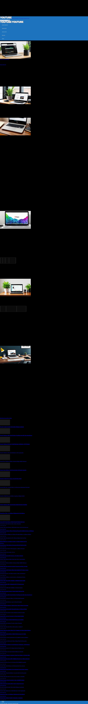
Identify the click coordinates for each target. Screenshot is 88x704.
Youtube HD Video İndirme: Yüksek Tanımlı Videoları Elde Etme (12, 521)
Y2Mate (3, 38)
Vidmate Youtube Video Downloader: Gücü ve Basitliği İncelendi (12, 680)
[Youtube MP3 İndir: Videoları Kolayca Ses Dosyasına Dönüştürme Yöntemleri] (5, 485)
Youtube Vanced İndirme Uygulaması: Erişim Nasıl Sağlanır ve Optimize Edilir (15, 655)
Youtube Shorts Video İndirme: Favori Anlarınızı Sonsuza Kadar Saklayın (14, 669)
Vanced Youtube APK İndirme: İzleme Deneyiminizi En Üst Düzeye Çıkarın (14, 569)
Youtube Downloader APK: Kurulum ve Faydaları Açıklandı (11, 555)
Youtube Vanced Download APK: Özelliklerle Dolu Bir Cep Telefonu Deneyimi (14, 658)
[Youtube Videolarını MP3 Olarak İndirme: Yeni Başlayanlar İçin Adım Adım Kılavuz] (5, 433)
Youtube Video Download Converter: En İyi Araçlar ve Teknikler (12, 676)
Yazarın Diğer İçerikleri (8, 418)
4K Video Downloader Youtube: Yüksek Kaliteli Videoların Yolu (12, 591)
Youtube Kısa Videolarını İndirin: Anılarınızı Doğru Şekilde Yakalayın (13, 461)
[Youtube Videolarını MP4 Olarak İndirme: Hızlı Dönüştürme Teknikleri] (5, 502)
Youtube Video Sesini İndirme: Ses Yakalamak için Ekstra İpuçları (12, 665)
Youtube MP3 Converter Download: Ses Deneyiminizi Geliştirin (12, 616)
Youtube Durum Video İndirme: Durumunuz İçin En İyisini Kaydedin (13, 545)
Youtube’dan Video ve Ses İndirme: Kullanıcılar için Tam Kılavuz (12, 513)
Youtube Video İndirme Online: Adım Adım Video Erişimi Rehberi (12, 559)
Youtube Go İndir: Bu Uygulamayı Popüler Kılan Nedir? (10, 478)
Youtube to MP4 (4, 31)
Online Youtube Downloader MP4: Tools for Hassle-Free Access (12, 683)
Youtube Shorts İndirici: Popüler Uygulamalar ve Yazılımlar (11, 697)
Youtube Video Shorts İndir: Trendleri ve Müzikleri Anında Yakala (12, 580)
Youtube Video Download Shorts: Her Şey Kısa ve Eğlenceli (11, 626)
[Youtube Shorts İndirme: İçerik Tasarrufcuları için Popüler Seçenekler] (5, 468)
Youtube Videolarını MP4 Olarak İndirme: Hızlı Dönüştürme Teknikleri (13, 504)
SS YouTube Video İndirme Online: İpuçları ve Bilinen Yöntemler (12, 548)
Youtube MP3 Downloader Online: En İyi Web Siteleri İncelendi (12, 598)
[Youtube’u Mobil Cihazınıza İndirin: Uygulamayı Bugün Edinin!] (5, 494)
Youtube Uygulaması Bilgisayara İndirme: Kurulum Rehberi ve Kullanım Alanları (15, 534)
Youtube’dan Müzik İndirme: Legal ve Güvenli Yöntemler (11, 601)
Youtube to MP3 (4, 28)
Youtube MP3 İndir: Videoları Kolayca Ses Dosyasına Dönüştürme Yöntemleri (14, 487)
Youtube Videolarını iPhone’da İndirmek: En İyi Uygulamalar (11, 452)
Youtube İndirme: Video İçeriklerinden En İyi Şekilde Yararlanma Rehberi (14, 637)
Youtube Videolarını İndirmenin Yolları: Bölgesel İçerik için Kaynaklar (13, 641)
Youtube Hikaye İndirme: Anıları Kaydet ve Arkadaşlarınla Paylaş (12, 577)
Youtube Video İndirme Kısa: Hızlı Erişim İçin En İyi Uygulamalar (12, 690)
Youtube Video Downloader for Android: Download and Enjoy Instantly (13, 566)
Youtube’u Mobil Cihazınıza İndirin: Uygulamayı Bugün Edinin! (12, 495)
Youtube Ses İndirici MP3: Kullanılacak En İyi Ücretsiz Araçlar (12, 584)
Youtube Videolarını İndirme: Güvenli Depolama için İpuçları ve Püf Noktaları (15, 444)
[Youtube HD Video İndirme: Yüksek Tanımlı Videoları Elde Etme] (5, 520)
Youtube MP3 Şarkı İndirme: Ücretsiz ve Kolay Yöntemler (11, 623)
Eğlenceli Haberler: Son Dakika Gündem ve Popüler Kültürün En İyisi (13, 541)
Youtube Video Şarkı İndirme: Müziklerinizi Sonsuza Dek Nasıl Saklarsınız (14, 527)
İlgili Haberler (2, 418)
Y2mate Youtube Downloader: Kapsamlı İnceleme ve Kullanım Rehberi (13, 609)
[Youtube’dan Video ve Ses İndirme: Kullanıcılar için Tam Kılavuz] (5, 511)
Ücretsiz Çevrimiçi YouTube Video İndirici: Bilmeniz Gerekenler (12, 426)
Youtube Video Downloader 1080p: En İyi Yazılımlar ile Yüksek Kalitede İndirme (15, 630)
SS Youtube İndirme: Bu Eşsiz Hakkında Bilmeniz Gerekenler (11, 651)
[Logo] (6, 22)
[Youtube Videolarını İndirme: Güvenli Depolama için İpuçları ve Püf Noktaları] (5, 442)
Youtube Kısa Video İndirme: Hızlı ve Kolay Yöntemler (10, 523)
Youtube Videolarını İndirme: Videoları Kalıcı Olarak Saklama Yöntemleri (14, 605)
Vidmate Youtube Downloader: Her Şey (7, 552)
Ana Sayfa (1, 59)
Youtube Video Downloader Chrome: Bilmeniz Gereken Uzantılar (12, 612)
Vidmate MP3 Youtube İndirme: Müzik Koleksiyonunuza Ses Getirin (13, 633)
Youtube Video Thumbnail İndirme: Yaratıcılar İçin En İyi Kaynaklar (13, 672)
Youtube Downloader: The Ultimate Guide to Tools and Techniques (12, 573)
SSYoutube (3, 35)
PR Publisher (2, 543)
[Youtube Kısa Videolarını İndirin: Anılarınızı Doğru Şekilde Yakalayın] (5, 459)
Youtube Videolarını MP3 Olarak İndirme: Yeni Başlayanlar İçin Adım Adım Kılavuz (16, 435)
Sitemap (3, 701)
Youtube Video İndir (6, 59)
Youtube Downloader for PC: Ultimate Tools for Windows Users (12, 648)
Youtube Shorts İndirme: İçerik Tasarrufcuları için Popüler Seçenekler (13, 470)
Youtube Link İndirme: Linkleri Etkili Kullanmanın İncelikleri (12, 619)
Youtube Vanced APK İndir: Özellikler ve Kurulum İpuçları (11, 587)
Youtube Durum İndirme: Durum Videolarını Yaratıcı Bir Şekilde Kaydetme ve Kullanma (17, 530)
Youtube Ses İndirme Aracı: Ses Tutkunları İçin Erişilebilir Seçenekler (13, 662)
